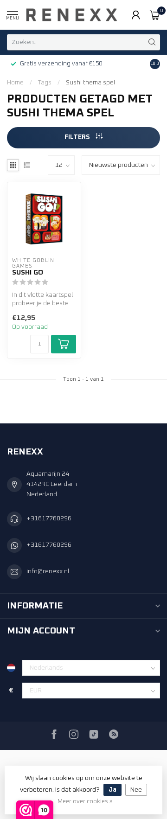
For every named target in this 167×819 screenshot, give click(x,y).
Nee (136, 790)
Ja (112, 790)
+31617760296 (48, 518)
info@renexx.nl (47, 571)
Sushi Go (27, 272)
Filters (77, 137)
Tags (44, 82)
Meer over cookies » (85, 802)
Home (15, 82)
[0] (155, 15)
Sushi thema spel (90, 82)
